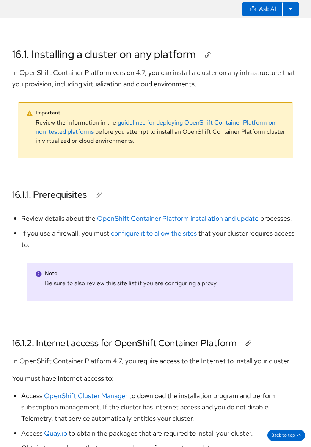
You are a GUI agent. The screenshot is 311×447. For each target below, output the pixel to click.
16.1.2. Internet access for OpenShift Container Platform (124, 343)
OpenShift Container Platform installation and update (178, 218)
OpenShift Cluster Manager (85, 395)
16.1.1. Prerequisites (49, 194)
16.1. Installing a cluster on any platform (104, 54)
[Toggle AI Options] (290, 9)
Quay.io (55, 433)
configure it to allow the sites (154, 233)
